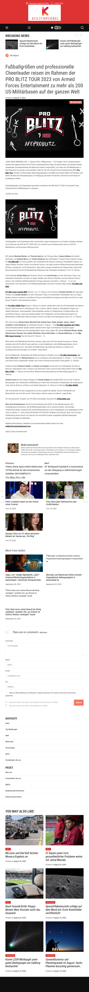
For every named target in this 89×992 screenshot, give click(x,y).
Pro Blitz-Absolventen (68, 355)
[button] (80, 35)
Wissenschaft (50, 902)
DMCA (7, 785)
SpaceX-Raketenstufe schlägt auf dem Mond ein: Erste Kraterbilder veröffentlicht (64, 910)
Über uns (8, 772)
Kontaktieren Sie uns (13, 760)
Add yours (43, 632)
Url (6, 682)
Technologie (10, 748)
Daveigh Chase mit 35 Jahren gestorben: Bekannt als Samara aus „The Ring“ (22, 534)
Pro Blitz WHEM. (72, 385)
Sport (7, 754)
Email (7, 671)
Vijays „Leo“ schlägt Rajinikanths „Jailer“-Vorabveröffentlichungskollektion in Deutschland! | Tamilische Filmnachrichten (23, 577)
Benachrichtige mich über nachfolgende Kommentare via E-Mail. (33, 702)
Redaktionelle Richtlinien (14, 791)
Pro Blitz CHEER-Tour (16, 306)
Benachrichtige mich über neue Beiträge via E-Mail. (28, 706)
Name (7, 660)
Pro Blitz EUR (13, 262)
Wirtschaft (9, 742)
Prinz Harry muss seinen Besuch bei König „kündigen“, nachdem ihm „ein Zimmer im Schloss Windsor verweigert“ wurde (23, 612)
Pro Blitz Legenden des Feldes (68, 325)
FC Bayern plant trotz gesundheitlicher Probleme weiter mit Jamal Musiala (64, 856)
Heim (7, 723)
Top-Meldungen (11, 729)
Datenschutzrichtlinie (13, 797)
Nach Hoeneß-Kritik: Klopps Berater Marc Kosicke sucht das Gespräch (22, 910)
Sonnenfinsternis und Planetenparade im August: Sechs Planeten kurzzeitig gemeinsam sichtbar (70, 46)
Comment (9, 641)
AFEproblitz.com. (64, 399)
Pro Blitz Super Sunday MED (16, 292)
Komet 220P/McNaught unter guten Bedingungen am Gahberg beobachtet (30, 43)
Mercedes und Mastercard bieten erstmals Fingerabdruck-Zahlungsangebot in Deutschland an (64, 577)
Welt (7, 736)
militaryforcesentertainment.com (18, 426)
